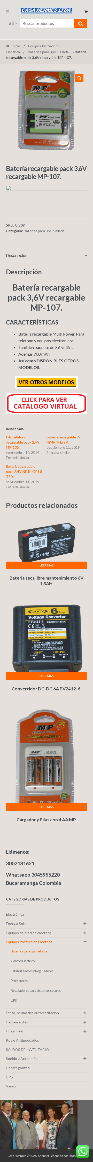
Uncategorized (18, 1068)
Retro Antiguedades (22, 1040)
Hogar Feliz (15, 1031)
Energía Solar (16, 923)
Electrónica (15, 914)
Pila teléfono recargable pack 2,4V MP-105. (23, 442)
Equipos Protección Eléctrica (29, 942)
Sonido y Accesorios (22, 1058)
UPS (14, 1001)
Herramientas (17, 1022)
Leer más (46, 565)
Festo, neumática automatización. (33, 1013)
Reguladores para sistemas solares (36, 991)
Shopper (43, 1156)
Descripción (16, 255)
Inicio (15, 46)
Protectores (19, 981)
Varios (11, 1086)
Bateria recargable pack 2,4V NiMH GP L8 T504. (24, 471)
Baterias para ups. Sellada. (48, 52)
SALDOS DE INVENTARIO (27, 1049)
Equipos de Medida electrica (28, 933)
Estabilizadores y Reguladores (32, 971)
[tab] (46, 255)
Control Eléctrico (23, 961)
